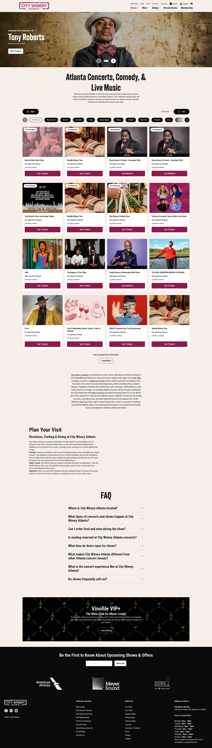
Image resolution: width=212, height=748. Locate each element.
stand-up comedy (97, 381)
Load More (106, 360)
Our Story (155, 4)
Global (118, 120)
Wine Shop (134, 4)
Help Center (80, 707)
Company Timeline (132, 728)
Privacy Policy (81, 725)
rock (134, 378)
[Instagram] (11, 710)
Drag (91, 120)
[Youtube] (16, 710)
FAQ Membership (82, 717)
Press (127, 732)
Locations (164, 4)
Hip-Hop (144, 120)
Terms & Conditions (83, 721)
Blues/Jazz (51, 120)
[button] (134, 8)
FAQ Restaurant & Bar (84, 714)
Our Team (129, 710)
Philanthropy (130, 717)
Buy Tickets (15, 51)
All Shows (36, 120)
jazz (77, 381)
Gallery (128, 735)
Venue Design (130, 721)
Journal (128, 725)
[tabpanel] (106, 39)
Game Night (104, 120)
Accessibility (81, 732)
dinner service (98, 393)
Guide (142, 4)
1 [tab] (105, 60)
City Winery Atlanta (79, 375)
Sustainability (130, 714)
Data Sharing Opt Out (84, 728)
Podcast (157, 120)
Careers (128, 739)
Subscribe (120, 663)
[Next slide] (187, 119)
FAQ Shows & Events (84, 710)
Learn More (106, 630)
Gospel (130, 120)
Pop (168, 120)
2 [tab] (106, 60)
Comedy (78, 120)
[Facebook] (6, 710)
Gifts (148, 4)
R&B (139, 378)
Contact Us (80, 735)
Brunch (65, 120)
